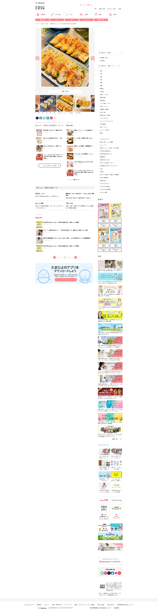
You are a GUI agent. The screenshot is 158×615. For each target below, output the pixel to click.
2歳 (46, 112)
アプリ (57, 19)
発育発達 (102, 100)
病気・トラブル (104, 94)
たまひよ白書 (103, 192)
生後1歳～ (102, 60)
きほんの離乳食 (104, 177)
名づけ (71, 14)
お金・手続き (58, 14)
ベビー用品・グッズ (105, 103)
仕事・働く (103, 112)
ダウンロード (66, 279)
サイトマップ (68, 604)
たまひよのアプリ (104, 183)
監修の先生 (103, 180)
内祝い (91, 5)
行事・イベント (104, 106)
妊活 (120, 8)
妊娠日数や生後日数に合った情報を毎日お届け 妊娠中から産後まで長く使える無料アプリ (66, 275)
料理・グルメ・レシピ (62, 112)
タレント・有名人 (104, 130)
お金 (101, 168)
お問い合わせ (110, 604)
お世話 (102, 91)
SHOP (84, 5)
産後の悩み (103, 97)
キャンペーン (86, 19)
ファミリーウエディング (106, 121)
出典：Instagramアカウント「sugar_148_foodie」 (65, 87)
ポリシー (46, 604)
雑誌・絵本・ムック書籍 (106, 142)
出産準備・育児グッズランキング (108, 165)
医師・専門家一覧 (56, 604)
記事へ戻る (65, 91)
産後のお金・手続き (105, 115)
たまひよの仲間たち (105, 186)
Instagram (71, 112)
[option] (65, 58)
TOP (95, 8)
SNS (72, 19)
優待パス (115, 14)
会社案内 (116, 608)
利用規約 (39, 604)
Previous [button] (37, 58)
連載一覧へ (115, 439)
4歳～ (55, 112)
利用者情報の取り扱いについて (125, 604)
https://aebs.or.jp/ (109, 590)
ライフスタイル (104, 118)
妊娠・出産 (102, 8)
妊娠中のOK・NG (104, 160)
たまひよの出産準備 (105, 189)
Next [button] (93, 58)
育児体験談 (103, 124)
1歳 (42, 112)
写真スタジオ (101, 19)
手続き (102, 171)
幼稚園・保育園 (104, 109)
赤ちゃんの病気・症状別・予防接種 (109, 174)
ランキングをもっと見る (49, 165)
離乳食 (100, 14)
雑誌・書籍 (42, 19)
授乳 (101, 85)
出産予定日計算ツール (106, 154)
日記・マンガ (103, 127)
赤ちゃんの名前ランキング (107, 163)
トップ (36, 23)
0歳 (39, 112)
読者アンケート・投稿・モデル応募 (109, 148)
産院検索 (102, 157)
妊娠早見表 (43, 14)
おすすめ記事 (77, 112)
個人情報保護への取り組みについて (100, 608)
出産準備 (86, 14)
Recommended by (70, 179)
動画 (101, 133)
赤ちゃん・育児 (112, 8)
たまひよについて (104, 139)
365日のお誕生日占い (105, 151)
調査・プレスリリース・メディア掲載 (84, 604)
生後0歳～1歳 (103, 57)
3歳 (50, 112)
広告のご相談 (100, 604)
